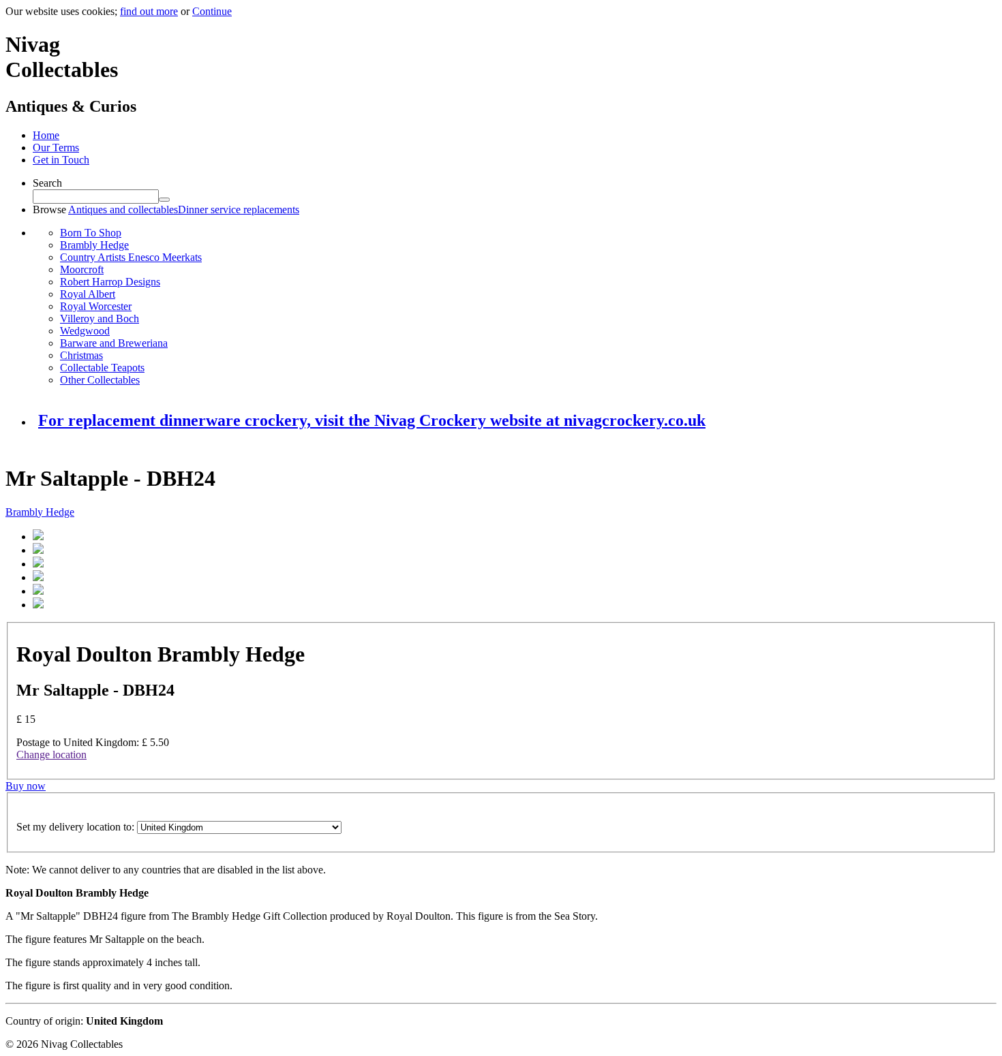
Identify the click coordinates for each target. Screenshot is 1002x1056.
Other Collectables (100, 380)
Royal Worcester (96, 306)
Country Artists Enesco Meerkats (131, 257)
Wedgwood (85, 331)
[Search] (164, 200)
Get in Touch (61, 160)
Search (47, 183)
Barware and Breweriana (114, 343)
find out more (149, 11)
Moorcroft (82, 269)
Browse (49, 209)
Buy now (25, 786)
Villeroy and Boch (99, 318)
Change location (51, 754)
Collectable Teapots (102, 367)
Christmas (81, 355)
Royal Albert (87, 294)
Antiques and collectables (123, 209)
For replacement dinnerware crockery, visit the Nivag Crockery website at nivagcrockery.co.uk (371, 420)
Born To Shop (90, 232)
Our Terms (56, 147)
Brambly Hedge (94, 245)
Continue (212, 11)
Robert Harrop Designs (110, 282)
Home (46, 135)
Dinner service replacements (238, 209)
